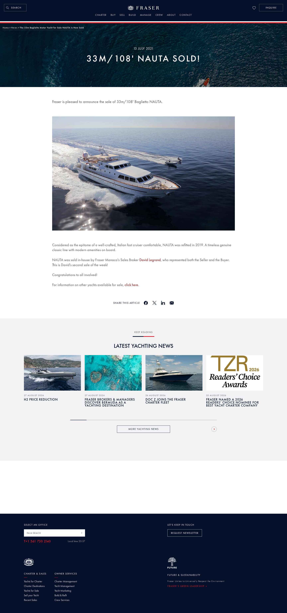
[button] (271, 7)
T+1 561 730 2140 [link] (37, 541)
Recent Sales (30, 600)
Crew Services (61, 600)
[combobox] (54, 533)
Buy (113, 15)
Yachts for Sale (31, 590)
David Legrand (150, 259)
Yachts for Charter (33, 581)
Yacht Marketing (62, 590)
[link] (15, 7)
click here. (132, 284)
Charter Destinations (34, 586)
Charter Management (65, 581)
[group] (52, 383)
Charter (101, 15)
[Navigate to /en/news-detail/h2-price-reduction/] (52, 373)
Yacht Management (64, 586)
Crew (159, 15)
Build (132, 15)
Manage (145, 15)
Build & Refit (60, 595)
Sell (122, 15)
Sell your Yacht (31, 595)
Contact (186, 15)
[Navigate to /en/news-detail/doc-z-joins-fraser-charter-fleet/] (173, 373)
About (171, 15)
